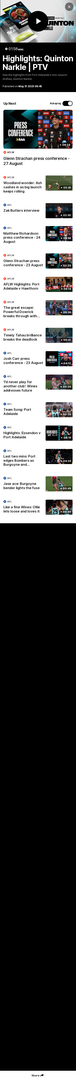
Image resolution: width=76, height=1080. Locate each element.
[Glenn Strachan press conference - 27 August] (38, 140)
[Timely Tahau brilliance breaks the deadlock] (38, 335)
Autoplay (55, 103)
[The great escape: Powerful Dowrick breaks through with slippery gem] (38, 310)
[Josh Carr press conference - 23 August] (38, 359)
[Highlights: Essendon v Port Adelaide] (38, 433)
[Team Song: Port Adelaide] (38, 410)
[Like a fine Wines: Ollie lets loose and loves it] (38, 507)
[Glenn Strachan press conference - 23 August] (38, 261)
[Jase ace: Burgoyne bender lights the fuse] (38, 484)
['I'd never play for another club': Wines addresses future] (38, 384)
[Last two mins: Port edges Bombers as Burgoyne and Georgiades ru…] (38, 458)
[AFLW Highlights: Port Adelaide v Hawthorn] (38, 284)
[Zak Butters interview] (38, 211)
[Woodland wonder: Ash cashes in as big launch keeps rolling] (38, 185)
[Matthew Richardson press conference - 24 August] (38, 235)
